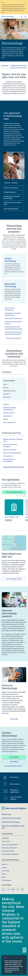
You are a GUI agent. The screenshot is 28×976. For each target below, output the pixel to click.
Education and (10, 822)
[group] (11, 512)
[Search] (21, 16)
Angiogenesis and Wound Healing (13, 314)
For (6, 880)
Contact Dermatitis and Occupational (13, 328)
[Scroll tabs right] (27, 65)
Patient (6, 814)
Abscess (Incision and (10, 445)
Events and (8, 851)
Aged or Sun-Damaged (12, 453)
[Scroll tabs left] (1, 65)
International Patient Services (13, 766)
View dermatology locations (14, 579)
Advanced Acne (10, 309)
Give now (13, 719)
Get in (6, 841)
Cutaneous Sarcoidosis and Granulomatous (13, 333)
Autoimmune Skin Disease (13, 323)
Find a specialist (14, 757)
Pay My (5, 838)
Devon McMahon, (11, 517)
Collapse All (15, 182)
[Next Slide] (24, 495)
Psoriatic (8, 413)
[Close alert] (25, 3)
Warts (9, 422)
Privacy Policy (8, 972)
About (5, 864)
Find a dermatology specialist (14, 492)
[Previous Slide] (21, 495)
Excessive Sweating (9, 409)
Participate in (9, 848)
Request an (10, 844)
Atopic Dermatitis (13, 318)
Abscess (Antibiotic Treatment (13, 440)
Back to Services (8, 21)
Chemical (7, 456)
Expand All (7, 182)
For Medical (10, 854)
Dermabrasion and (9, 460)
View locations (14, 761)
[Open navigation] (25, 16)
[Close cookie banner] (21, 958)
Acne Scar (9, 450)
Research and (11, 818)
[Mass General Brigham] (8, 16)
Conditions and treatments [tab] (18, 65)
